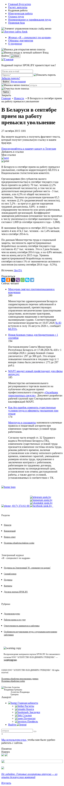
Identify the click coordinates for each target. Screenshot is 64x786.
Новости (19, 98)
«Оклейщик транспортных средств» (33, 394)
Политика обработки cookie (13, 681)
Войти (6, 81)
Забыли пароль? (10, 78)
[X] (13, 280)
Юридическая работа (20, 13)
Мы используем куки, (14, 739)
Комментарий (10, 531)
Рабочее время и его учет (15, 620)
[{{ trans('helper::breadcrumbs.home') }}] (8, 487)
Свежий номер (10, 574)
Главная (6, 98)
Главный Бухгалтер (19, 4)
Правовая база (16, 22)
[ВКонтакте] (3, 280)
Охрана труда (16, 16)
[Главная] (7, 59)
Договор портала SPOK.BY (16, 592)
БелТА (18, 270)
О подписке (15, 43)
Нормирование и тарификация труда (29, 19)
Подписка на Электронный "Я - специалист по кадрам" (27, 568)
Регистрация (18, 81)
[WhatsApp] (22, 280)
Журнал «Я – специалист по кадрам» (29, 37)
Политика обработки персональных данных (19, 679)
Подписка (8, 580)
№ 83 (58, 322)
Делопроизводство (12, 614)
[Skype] (27, 280)
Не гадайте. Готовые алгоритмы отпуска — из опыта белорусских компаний (29, 776)
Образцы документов (20, 40)
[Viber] (18, 280)
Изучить (6, 783)
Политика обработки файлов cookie (19, 543)
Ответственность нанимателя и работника (21, 626)
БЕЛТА (12, 329)
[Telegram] (32, 280)
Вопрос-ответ (10, 537)
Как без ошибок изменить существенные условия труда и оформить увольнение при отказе (33, 410)
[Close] (15, 56)
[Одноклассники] (8, 280)
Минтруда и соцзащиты (22, 422)
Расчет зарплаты (17, 7)
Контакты (8, 586)
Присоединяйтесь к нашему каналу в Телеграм (28, 148)
